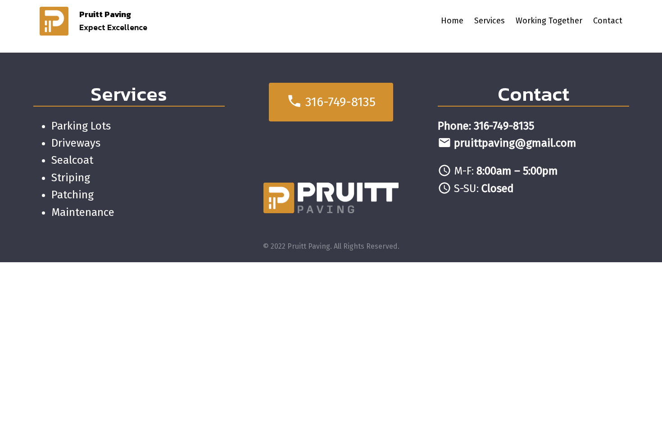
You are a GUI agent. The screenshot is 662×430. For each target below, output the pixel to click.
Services (129, 93)
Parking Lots (81, 126)
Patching (72, 194)
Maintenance (82, 212)
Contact (533, 93)
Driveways (75, 143)
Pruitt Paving (105, 14)
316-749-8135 (331, 101)
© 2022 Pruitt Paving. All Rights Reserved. (331, 246)
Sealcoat (72, 160)
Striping (70, 177)
